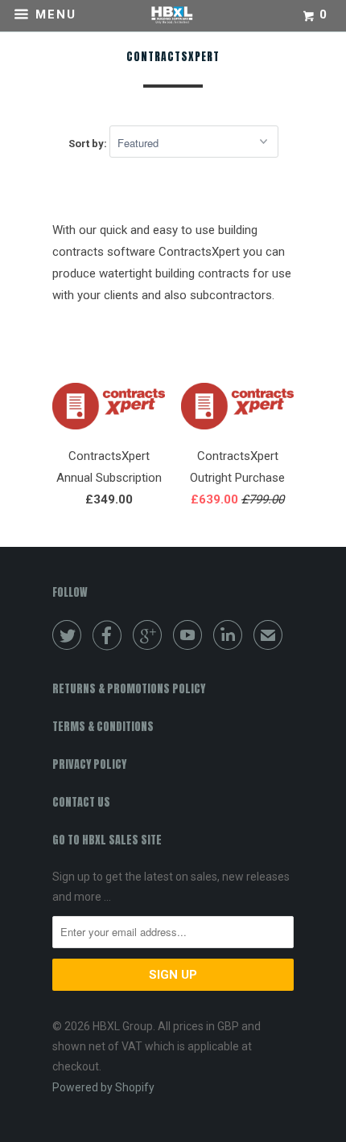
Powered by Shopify (103, 1087)
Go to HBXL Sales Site (107, 840)
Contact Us (81, 802)
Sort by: (88, 144)
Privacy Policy (89, 764)
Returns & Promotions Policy (128, 688)
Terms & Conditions (103, 726)
